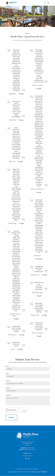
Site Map (19, 469)
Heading (8, 388)
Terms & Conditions (33, 469)
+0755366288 (30, 448)
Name (7, 366)
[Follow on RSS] (29, 458)
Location (8, 380)
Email (7, 373)
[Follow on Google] (26, 458)
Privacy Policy (25, 469)
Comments (8, 395)
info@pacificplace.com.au (29, 449)
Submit (11, 417)
